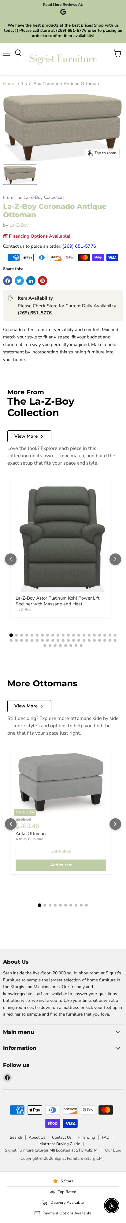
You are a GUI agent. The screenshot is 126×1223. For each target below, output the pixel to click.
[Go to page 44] (50, 645)
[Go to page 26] (32, 640)
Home (9, 83)
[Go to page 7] (42, 635)
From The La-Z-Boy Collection (33, 197)
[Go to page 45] (55, 645)
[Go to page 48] (70, 645)
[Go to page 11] (63, 635)
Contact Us (62, 1137)
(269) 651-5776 (79, 246)
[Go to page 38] (94, 640)
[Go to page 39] (99, 640)
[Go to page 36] (84, 640)
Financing (86, 1137)
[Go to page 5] (32, 635)
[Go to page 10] (58, 635)
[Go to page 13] (73, 635)
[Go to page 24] (21, 640)
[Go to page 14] (78, 635)
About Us (37, 1137)
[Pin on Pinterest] (42, 280)
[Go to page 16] (89, 635)
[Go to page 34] (73, 640)
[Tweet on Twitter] (19, 280)
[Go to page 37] (89, 640)
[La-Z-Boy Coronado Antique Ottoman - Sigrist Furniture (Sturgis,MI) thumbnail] (20, 174)
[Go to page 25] (26, 640)
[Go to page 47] (65, 645)
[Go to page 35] (78, 640)
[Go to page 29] (47, 640)
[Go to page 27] (37, 640)
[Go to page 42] (115, 640)
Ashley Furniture (29, 839)
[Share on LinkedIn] (30, 280)
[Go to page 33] (68, 640)
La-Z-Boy (19, 225)
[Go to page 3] (21, 635)
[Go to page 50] (81, 645)
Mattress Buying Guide (59, 1144)
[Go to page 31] (58, 640)
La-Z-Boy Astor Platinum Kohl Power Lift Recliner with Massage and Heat (57, 601)
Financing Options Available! (39, 236)
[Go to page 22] (11, 640)
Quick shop (60, 851)
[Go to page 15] (84, 635)
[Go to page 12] (68, 635)
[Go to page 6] (37, 635)
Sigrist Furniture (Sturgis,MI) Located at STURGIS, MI (51, 1150)
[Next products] (115, 559)
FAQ (105, 1137)
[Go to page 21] (115, 635)
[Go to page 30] (52, 640)
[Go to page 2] (16, 635)
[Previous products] (11, 559)
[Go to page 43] (44, 645)
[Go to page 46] (60, 645)
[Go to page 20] (110, 635)
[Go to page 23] (16, 640)
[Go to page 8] (47, 635)
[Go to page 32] (63, 640)
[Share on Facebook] (7, 280)
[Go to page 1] (11, 635)
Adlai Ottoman (31, 834)
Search (16, 1137)
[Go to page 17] (94, 635)
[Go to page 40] (104, 640)
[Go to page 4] (26, 635)
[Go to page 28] (42, 640)
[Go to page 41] (110, 640)
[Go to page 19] (104, 635)
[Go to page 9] (52, 635)
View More (26, 436)
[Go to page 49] (76, 645)
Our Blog (113, 1150)
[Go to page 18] (99, 635)
